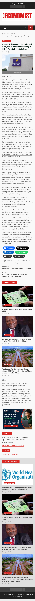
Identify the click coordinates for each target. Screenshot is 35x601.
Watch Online (30, 27)
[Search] (25, 28)
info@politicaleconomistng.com (13, 445)
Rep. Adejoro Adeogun (13, 263)
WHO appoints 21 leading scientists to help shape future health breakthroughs (17, 474)
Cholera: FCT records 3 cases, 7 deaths (16, 267)
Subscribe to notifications (11, 454)
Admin (5, 52)
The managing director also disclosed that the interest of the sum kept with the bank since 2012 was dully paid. (17, 154)
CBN (8, 261)
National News (6, 40)
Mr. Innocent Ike (15, 261)
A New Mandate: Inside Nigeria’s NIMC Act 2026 (17, 296)
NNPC (23, 261)
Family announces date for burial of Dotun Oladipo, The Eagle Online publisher (17, 326)
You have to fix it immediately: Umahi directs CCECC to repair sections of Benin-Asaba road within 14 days (17, 356)
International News (9, 483)
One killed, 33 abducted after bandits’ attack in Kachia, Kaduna (16, 274)
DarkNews (29, 594)
